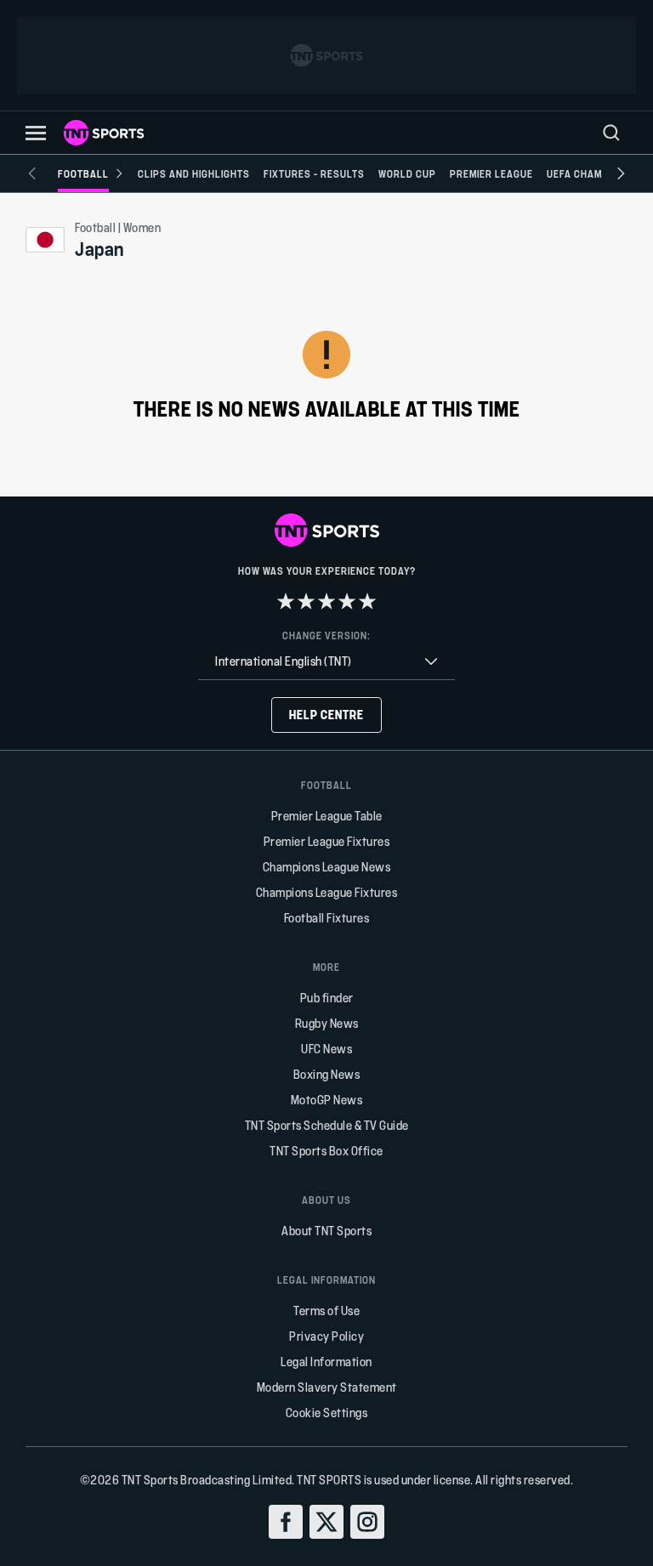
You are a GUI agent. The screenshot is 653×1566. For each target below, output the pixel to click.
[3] (326, 601)
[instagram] (367, 1522)
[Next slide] (620, 173)
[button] (36, 133)
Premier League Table (327, 816)
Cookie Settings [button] (327, 1412)
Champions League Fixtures (327, 892)
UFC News (326, 1048)
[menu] (611, 132)
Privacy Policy (326, 1336)
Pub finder (327, 997)
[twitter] (326, 1522)
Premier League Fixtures (327, 841)
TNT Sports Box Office (326, 1150)
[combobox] (326, 662)
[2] (306, 601)
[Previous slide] (32, 173)
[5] (367, 601)
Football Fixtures (327, 918)
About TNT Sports (326, 1230)
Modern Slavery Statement (327, 1387)
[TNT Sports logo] (104, 132)
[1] (285, 601)
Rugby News (327, 1023)
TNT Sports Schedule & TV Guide (327, 1125)
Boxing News (327, 1074)
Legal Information (326, 1361)
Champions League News (327, 867)
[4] (347, 601)
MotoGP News (327, 1099)
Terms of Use (326, 1310)
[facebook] (286, 1522)
